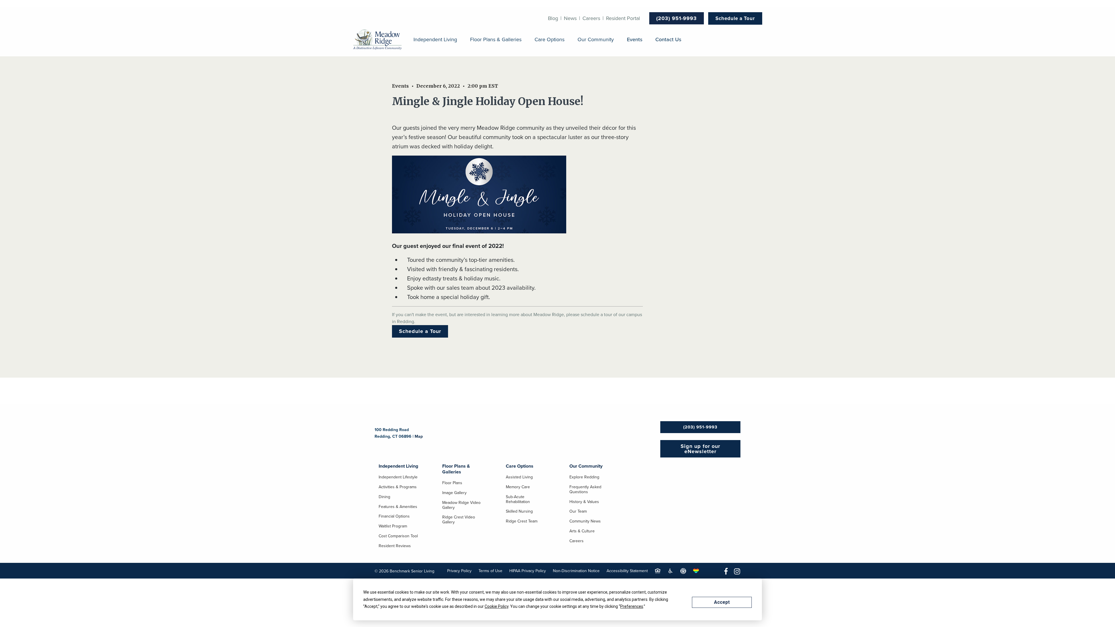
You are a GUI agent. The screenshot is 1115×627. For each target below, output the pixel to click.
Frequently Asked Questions (585, 490)
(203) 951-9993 (676, 18)
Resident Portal (623, 18)
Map (419, 436)
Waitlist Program (393, 526)
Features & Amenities (398, 507)
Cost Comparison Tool (398, 536)
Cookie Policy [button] (496, 606)
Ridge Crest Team (521, 521)
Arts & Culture (582, 531)
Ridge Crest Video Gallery (458, 520)
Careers (591, 18)
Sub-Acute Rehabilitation (518, 500)
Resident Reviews (395, 546)
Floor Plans (452, 483)
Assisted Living (519, 477)
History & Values (584, 502)
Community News (585, 521)
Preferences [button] (631, 606)
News (570, 18)
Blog (553, 18)
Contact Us (668, 39)
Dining (384, 497)
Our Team (578, 511)
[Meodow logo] (377, 39)
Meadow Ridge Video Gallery (461, 505)
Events (634, 39)
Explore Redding (584, 477)
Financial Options (394, 516)
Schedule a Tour (735, 18)
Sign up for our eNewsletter (700, 448)
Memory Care (518, 487)
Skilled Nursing (519, 511)
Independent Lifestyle (398, 477)
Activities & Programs (398, 487)
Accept (722, 602)
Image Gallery (454, 493)
